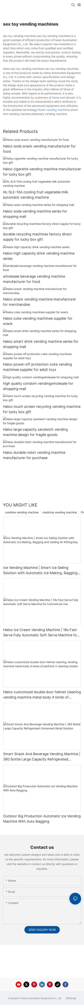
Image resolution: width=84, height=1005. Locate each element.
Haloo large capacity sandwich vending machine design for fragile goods (35, 432)
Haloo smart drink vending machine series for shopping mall (40, 344)
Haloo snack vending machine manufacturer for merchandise (39, 302)
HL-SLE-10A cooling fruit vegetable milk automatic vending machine (35, 194)
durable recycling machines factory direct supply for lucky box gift (37, 236)
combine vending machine (21, 512)
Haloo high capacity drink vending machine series (38, 256)
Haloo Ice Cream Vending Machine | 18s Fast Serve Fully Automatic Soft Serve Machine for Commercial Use (40, 633)
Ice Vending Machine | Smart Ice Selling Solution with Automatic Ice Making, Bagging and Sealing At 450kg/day (40, 571)
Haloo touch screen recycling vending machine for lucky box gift (41, 409)
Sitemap (70, 998)
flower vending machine (53, 109)
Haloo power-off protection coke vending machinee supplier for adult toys (37, 367)
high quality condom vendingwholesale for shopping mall (38, 386)
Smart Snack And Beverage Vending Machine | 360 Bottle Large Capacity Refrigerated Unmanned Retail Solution (41, 757)
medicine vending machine (60, 512)
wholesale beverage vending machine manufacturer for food (34, 279)
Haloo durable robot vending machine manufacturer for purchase (34, 455)
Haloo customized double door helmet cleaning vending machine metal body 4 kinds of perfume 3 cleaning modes (42, 695)
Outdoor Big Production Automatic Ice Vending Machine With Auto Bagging (42, 818)
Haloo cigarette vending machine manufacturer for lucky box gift (42, 171)
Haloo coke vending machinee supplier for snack (37, 321)
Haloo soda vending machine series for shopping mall (35, 214)
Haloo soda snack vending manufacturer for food (39, 148)
